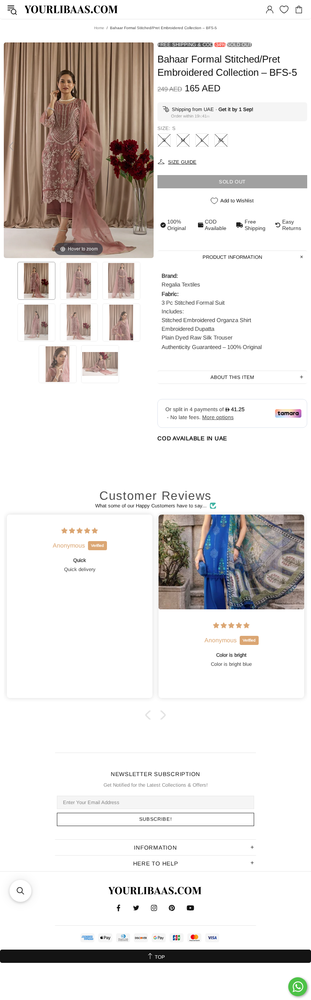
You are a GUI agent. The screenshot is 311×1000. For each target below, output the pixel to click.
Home (99, 28)
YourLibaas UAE (71, 9)
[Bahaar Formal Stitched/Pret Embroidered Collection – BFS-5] (36, 281)
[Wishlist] (284, 9)
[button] (150, 715)
